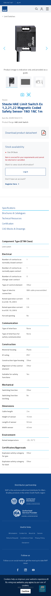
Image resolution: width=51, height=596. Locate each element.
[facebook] (17, 570)
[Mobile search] (36, 9)
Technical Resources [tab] (12, 218)
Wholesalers (13, 533)
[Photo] (22, 95)
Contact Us (23, 533)
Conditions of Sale (26, 538)
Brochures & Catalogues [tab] (14, 213)
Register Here (11, 184)
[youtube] (33, 570)
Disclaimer (25, 542)
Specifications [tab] (8, 208)
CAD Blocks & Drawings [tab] (13, 229)
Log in (25, 171)
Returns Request (12, 538)
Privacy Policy (40, 538)
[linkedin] (25, 570)
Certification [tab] (7, 223)
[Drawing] (29, 95)
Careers (39, 533)
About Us (32, 533)
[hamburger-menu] (46, 9)
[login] (42, 9)
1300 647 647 (8, 2)
